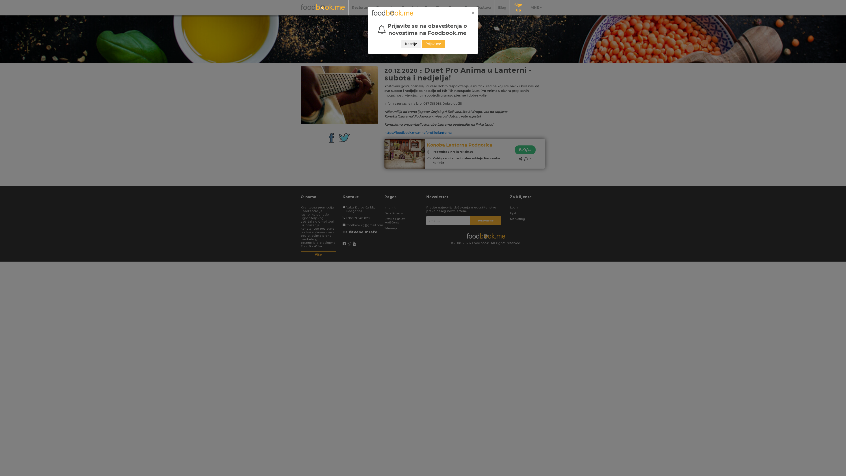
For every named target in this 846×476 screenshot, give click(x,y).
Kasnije (411, 44)
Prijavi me (433, 44)
